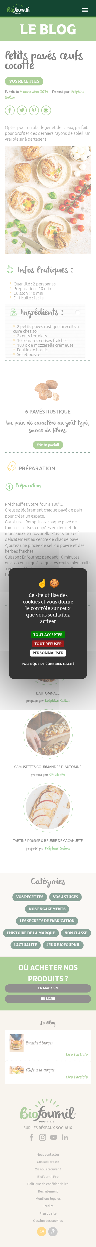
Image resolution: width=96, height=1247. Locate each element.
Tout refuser (48, 643)
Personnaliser (48, 652)
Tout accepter (48, 634)
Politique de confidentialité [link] (48, 663)
